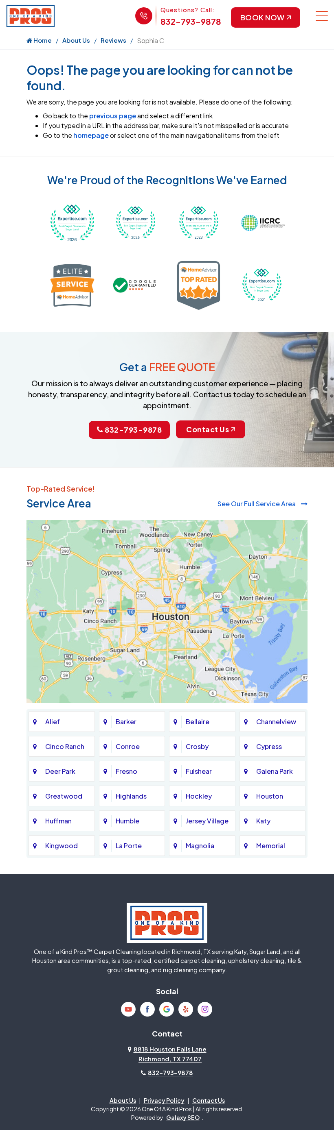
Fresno (126, 771)
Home (42, 40)
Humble (127, 820)
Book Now (262, 17)
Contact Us (207, 429)
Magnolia (200, 845)
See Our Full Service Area (257, 503)
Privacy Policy (164, 1100)
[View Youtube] (128, 1009)
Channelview (276, 721)
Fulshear (199, 771)
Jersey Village (207, 820)
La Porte (129, 845)
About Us (76, 40)
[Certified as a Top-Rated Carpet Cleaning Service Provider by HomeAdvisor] (198, 284)
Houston (269, 796)
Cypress (269, 746)
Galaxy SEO (183, 1117)
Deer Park (60, 771)
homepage (91, 135)
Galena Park (274, 771)
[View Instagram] (205, 1009)
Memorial (270, 845)
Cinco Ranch (64, 746)
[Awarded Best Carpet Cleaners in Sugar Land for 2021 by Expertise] (261, 284)
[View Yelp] (185, 1009)
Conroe (128, 746)
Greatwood (63, 796)
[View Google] (166, 1009)
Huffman (58, 820)
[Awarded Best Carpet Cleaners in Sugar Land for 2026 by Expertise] (72, 222)
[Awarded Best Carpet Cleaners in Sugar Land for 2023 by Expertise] (198, 222)
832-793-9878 (190, 21)
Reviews (113, 40)
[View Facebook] (147, 1009)
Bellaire (197, 721)
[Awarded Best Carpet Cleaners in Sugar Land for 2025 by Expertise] (135, 222)
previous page (112, 115)
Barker (126, 721)
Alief (52, 721)
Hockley (199, 796)
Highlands (131, 796)
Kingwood (61, 845)
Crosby (197, 746)
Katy (263, 820)
